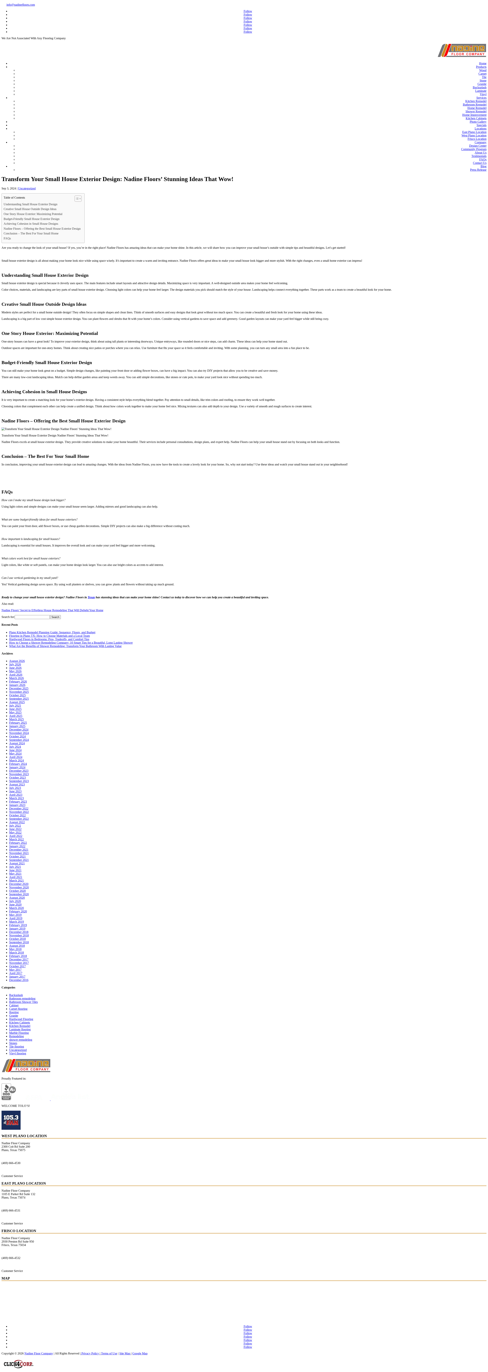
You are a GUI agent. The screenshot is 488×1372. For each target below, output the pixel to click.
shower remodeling (20, 1039)
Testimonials (478, 156)
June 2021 (15, 870)
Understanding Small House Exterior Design (30, 204)
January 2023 (17, 805)
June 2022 (15, 829)
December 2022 (18, 808)
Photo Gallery (478, 121)
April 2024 (15, 757)
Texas (91, 597)
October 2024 (17, 736)
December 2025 (18, 688)
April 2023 (15, 794)
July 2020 (15, 901)
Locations (480, 128)
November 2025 (19, 691)
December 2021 (18, 849)
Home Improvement (474, 114)
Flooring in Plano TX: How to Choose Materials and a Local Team (49, 635)
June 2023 (15, 791)
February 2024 (18, 763)
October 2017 (17, 966)
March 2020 (16, 908)
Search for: (8, 617)
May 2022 (15, 832)
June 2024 (15, 750)
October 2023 (17, 777)
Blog (483, 166)
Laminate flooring (20, 1029)
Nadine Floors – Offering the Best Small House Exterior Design (42, 228)
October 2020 (17, 890)
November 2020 (19, 887)
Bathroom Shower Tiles (23, 1002)
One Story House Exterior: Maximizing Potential (33, 214)
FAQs (482, 159)
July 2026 (15, 664)
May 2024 (15, 753)
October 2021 (17, 856)
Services (481, 97)
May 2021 (15, 873)
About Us (480, 152)
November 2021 (19, 853)
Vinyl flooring (17, 1053)
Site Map (125, 1353)
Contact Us (479, 162)
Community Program (473, 149)
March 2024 (16, 760)
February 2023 (18, 801)
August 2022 (17, 822)
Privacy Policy (90, 1353)
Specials (481, 125)
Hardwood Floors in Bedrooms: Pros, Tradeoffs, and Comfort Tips (49, 639)
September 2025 (19, 698)
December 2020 (18, 884)
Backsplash (479, 87)
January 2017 (17, 976)
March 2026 (16, 678)
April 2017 (15, 973)
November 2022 (19, 812)
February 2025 (18, 722)
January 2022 (17, 846)
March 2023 (16, 798)
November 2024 (19, 733)
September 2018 (19, 942)
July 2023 (15, 788)
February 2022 (18, 842)
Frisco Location (477, 138)
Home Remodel (476, 108)
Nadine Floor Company (38, 1353)
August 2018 (17, 945)
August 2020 (17, 897)
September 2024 (19, 739)
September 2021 (19, 860)
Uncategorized (27, 188)
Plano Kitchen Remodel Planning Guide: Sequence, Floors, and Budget (52, 632)
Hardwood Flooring (21, 1019)
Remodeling (16, 1036)
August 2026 (17, 661)
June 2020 (15, 904)
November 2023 (19, 774)
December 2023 (18, 770)
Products (481, 66)
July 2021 (15, 866)
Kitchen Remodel (475, 101)
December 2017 (18, 959)
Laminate (480, 90)
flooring (14, 1012)
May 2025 (15, 712)
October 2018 (17, 938)
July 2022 (15, 825)
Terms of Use (108, 1353)
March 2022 (16, 839)
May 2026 (15, 671)
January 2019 (17, 928)
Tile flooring (16, 1046)
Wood (482, 70)
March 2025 (16, 719)
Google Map (140, 1353)
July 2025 (15, 705)
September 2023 (19, 781)
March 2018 (16, 952)
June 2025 (15, 709)
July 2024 (15, 746)
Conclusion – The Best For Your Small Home (31, 233)
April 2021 (15, 877)
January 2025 (17, 726)
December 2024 (18, 729)
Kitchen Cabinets (476, 118)
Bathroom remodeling (22, 998)
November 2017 (19, 962)
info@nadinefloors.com (20, 4)
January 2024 (17, 767)
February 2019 (18, 925)
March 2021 (16, 880)
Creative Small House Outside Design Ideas (30, 209)
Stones (13, 1043)
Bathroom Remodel (474, 104)
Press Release (478, 169)
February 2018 (18, 956)
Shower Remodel (476, 111)
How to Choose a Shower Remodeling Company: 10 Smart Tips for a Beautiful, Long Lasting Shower (71, 642)
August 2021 (17, 863)
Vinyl (483, 94)
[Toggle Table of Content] (76, 198)
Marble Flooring (19, 1032)
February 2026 (18, 681)
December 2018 (18, 932)
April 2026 (15, 674)
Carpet (482, 73)
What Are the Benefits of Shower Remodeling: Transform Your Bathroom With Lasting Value (65, 646)
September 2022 (19, 818)
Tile (484, 77)
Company (480, 142)
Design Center (477, 145)
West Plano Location (474, 135)
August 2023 (17, 784)
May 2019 (15, 914)
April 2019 (15, 918)
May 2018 (15, 949)
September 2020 (19, 894)
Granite (482, 84)
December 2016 (18, 980)
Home (482, 63)
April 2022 (15, 836)
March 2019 (16, 921)
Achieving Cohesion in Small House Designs (31, 223)
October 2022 (17, 815)
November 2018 (19, 935)
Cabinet (13, 1005)
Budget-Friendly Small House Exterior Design (31, 219)
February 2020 (18, 911)
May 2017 (15, 969)
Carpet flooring (18, 1008)
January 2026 (17, 685)
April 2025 (15, 715)
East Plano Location (474, 132)
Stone (483, 80)
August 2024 (17, 743)
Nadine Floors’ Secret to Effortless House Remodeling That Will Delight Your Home (52, 610)
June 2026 (15, 667)
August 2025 (17, 702)
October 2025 (17, 695)
